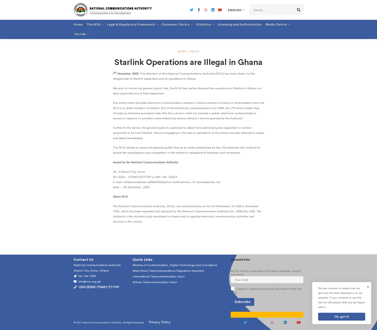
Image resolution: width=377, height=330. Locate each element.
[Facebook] (199, 10)
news (182, 51)
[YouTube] (220, 10)
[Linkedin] (213, 10)
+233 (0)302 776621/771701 (98, 287)
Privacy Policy (160, 322)
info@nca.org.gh (89, 281)
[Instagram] (206, 10)
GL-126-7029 (87, 276)
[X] (191, 10)
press (194, 51)
